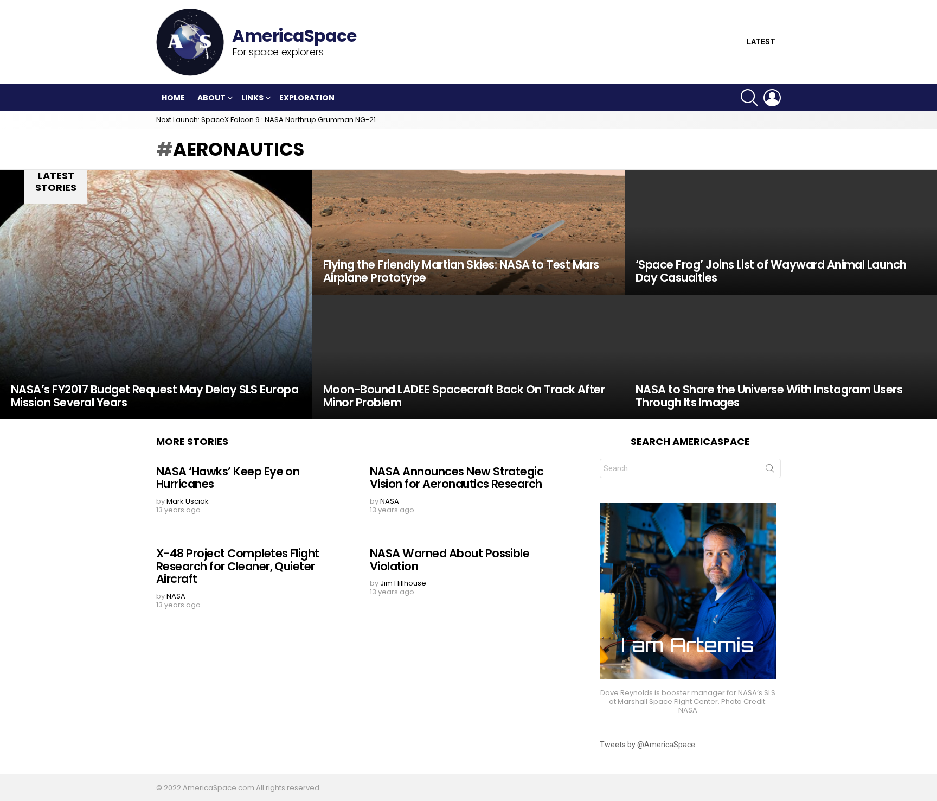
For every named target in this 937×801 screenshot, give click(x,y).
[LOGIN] (772, 97)
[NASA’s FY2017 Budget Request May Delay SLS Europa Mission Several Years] (156, 294)
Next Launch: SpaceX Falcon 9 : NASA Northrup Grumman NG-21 (266, 120)
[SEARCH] (749, 97)
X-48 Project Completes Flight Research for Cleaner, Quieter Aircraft (237, 566)
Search (770, 470)
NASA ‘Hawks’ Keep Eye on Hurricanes (227, 477)
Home (173, 97)
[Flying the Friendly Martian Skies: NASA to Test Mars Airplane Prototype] (468, 232)
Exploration (307, 97)
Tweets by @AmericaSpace (647, 744)
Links (252, 97)
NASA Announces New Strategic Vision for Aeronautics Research (456, 477)
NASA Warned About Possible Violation (449, 559)
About (211, 97)
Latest (761, 42)
